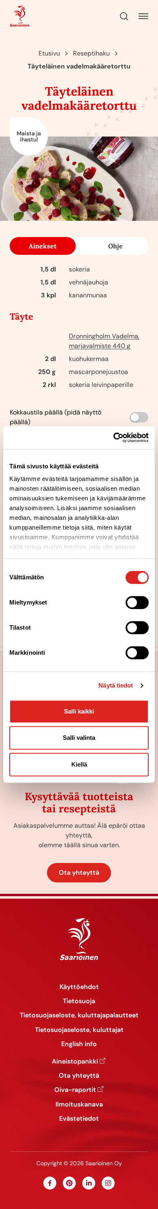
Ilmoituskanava (79, 1104)
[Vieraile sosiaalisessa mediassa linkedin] (88, 1183)
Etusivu (49, 53)
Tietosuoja (79, 1001)
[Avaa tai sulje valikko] (143, 16)
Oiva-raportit (75, 1090)
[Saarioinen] (19, 16)
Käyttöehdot (79, 987)
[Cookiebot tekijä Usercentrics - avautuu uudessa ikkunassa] (114, 437)
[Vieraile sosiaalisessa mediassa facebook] (49, 1183)
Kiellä (79, 764)
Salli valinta (79, 737)
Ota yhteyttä (79, 872)
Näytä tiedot (115, 685)
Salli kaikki (79, 711)
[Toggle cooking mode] (139, 417)
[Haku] (124, 16)
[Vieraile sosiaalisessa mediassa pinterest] (69, 1183)
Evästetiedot (79, 1118)
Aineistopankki (75, 1061)
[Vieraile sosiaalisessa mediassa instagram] (108, 1183)
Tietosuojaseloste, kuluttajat (79, 1030)
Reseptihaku (91, 53)
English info (79, 1044)
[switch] (137, 602)
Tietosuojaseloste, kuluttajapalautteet (79, 1015)
